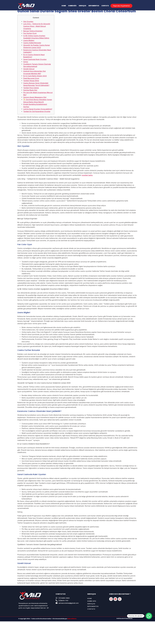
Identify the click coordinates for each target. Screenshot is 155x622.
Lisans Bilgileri (28, 40)
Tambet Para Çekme (31, 88)
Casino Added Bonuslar (32, 43)
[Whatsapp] (120, 599)
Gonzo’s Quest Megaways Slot (34, 97)
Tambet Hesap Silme (31, 81)
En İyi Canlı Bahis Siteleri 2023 (35, 76)
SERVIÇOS (82, 6)
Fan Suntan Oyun (30, 33)
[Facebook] (115, 599)
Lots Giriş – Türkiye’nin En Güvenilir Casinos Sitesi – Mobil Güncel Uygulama (36, 26)
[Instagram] (111, 599)
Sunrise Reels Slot (30, 90)
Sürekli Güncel (28, 69)
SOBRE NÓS (72, 6)
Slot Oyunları (28, 22)
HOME (64, 6)
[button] (149, 616)
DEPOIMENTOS (93, 6)
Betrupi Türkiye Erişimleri (32, 31)
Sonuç (25, 62)
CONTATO (105, 6)
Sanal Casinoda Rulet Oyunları (35, 59)
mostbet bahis (87, 175)
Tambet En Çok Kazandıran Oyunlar (36, 111)
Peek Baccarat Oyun (31, 78)
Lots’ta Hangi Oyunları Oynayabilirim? (37, 109)
